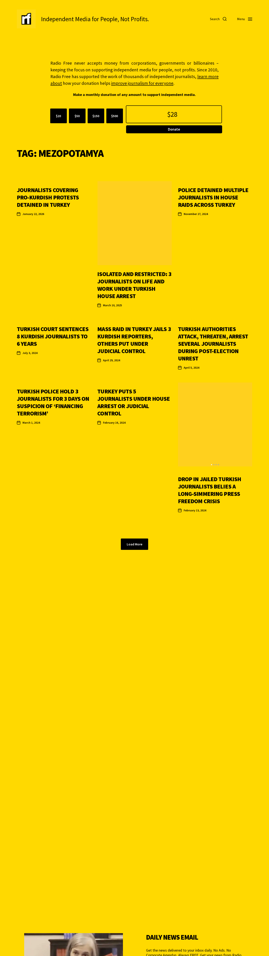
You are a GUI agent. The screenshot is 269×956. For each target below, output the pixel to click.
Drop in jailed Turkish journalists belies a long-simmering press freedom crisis (209, 490)
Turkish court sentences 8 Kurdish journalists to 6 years (52, 336)
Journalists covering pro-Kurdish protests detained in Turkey (48, 197)
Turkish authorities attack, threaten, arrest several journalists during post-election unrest (213, 343)
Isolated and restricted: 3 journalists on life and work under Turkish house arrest (134, 285)
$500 (114, 116)
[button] (211, 465)
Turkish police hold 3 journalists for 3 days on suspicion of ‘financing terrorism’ (53, 402)
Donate (174, 129)
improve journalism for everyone (142, 83)
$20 (58, 116)
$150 (95, 116)
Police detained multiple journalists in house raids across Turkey (213, 197)
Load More (134, 544)
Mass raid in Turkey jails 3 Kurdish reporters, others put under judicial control (134, 340)
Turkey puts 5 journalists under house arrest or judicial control (133, 402)
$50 (77, 116)
